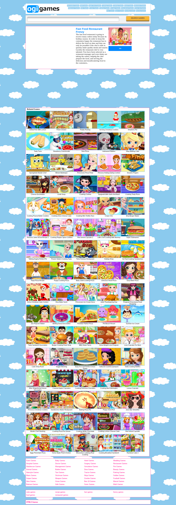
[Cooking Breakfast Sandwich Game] (109, 443)
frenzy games (118, 492)
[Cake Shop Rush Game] (38, 357)
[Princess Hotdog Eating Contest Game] (109, 163)
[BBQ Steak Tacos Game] (85, 335)
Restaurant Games (120, 463)
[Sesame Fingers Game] (133, 163)
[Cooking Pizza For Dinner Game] (62, 421)
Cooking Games (107, 5)
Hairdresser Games (33, 466)
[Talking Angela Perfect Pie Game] (38, 249)
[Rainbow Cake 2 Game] (133, 443)
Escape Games (115, 8)
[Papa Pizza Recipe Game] (38, 271)
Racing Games (141, 10)
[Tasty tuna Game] (38, 141)
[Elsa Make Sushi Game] (62, 292)
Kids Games (84, 8)
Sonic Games (89, 484)
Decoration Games (73, 5)
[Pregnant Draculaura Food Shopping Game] (133, 292)
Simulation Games (91, 466)
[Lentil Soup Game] (62, 184)
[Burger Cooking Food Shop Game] (62, 335)
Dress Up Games (140, 8)
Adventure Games (140, 5)
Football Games (119, 478)
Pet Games (117, 466)
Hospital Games (32, 463)
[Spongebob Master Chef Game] (38, 163)
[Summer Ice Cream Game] (133, 314)
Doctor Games (60, 463)
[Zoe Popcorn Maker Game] (38, 314)
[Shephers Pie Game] (133, 120)
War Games (110, 10)
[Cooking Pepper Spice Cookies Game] (62, 227)
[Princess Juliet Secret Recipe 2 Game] (38, 227)
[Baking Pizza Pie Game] (85, 400)
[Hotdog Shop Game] (109, 249)
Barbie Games (60, 469)
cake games (30, 492)
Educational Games (127, 8)
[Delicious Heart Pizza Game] (109, 271)
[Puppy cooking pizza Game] (62, 271)
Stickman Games (61, 475)
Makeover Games (74, 8)
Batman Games (32, 484)
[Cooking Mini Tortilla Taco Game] (85, 206)
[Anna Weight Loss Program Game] (109, 335)
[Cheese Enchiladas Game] (38, 184)
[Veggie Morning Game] (62, 357)
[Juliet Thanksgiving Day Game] (109, 292)
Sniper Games (31, 478)
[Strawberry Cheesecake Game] (62, 141)
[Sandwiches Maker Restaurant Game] (62, 400)
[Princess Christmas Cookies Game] (38, 400)
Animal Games (31, 469)
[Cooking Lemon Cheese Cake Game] (109, 421)
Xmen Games (60, 481)
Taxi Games (59, 472)
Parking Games (119, 472)
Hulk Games (60, 484)
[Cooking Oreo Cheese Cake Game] (62, 206)
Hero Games (31, 481)
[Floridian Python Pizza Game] (85, 314)
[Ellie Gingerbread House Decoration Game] (38, 378)
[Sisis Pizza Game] (85, 141)
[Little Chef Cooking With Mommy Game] (109, 227)
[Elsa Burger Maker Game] (133, 206)
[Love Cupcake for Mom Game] (133, 335)
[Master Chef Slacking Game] (38, 421)
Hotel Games (89, 461)
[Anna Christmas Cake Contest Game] (38, 292)
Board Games (128, 5)
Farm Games (31, 461)
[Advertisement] (47, 45)
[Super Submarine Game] (133, 227)
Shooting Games (130, 10)
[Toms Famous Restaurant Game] (85, 249)
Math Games (118, 484)
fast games (88, 492)
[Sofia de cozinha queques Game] (109, 357)
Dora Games (89, 469)
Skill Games (84, 5)
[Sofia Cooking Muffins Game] (133, 357)
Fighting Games (104, 8)
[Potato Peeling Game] (85, 120)
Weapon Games (61, 478)
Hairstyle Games (32, 472)
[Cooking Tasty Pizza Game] (133, 184)
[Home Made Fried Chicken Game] (62, 443)
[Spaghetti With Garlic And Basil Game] (109, 184)
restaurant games (61, 495)
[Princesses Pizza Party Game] (85, 163)
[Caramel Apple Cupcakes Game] (62, 378)
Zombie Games (90, 478)
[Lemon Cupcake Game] (133, 378)
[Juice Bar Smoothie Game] (133, 400)
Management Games (63, 466)
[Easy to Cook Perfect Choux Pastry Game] (85, 357)
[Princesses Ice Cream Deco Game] (85, 292)
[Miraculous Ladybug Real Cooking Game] (85, 443)
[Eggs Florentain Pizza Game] (38, 443)
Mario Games (31, 475)
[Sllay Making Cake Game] (133, 141)
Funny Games (93, 8)
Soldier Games (118, 475)
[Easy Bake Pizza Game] (133, 271)
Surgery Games (90, 463)
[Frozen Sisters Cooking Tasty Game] (62, 249)
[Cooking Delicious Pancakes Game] (85, 378)
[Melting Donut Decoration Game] (62, 314)
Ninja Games (89, 475)
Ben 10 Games (89, 481)
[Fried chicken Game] (62, 120)
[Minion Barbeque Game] (62, 163)
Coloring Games (118, 5)
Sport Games (119, 10)
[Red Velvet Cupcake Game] (133, 421)
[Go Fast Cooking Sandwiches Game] (133, 249)
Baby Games (60, 461)
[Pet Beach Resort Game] (109, 314)
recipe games (60, 492)
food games (30, 495)
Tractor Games (89, 472)
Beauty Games (118, 469)
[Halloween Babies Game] (109, 141)
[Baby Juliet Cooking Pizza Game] (85, 271)
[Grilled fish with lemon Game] (38, 120)
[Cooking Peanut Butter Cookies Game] (38, 206)
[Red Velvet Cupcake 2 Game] (85, 227)
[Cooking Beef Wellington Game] (109, 378)
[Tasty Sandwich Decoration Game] (38, 335)
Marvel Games (118, 481)
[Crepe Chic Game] (109, 206)
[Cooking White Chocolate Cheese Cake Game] (85, 421)
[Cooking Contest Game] (85, 184)
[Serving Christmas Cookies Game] (109, 120)
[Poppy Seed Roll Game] (109, 400)
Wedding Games (119, 461)
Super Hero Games (95, 5)
